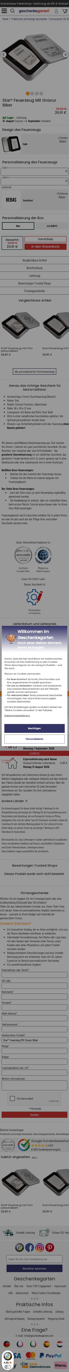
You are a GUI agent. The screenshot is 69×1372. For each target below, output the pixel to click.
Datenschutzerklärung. (17, 715)
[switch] (8, 1367)
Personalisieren (34, 738)
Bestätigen (34, 728)
